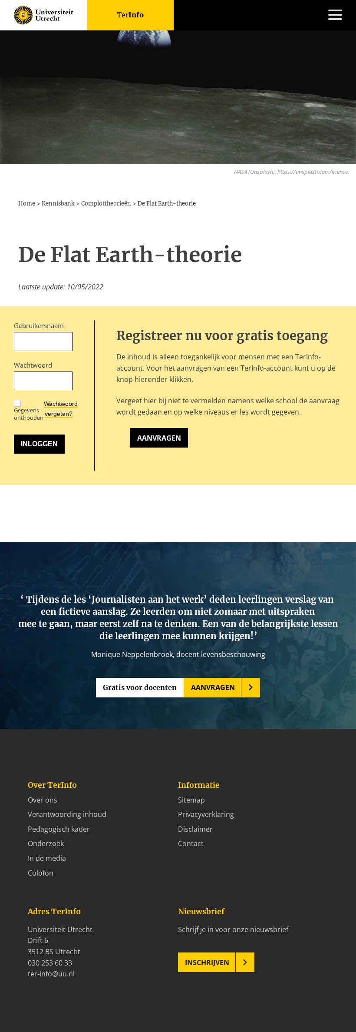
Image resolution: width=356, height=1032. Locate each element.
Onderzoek (46, 843)
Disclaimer (195, 829)
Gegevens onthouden (28, 413)
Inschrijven (207, 962)
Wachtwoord (33, 365)
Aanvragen (159, 438)
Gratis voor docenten (140, 687)
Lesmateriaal (35, 466)
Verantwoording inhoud (67, 814)
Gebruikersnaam (39, 325)
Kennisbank (33, 476)
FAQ (20, 543)
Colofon (40, 873)
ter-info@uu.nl (51, 974)
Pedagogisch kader (59, 829)
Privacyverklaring (206, 814)
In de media (47, 858)
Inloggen (28, 566)
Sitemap (191, 800)
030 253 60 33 (50, 963)
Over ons (42, 800)
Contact (27, 554)
